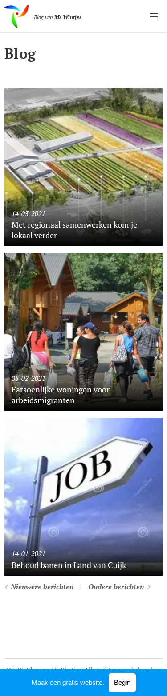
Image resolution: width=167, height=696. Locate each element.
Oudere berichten (116, 587)
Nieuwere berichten (42, 587)
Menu (154, 16)
